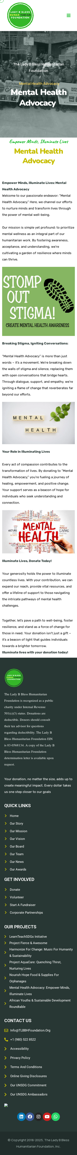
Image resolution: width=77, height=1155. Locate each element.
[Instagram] (38, 1116)
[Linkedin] (21, 1116)
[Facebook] (30, 1116)
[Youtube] (47, 1116)
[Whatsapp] (55, 1116)
